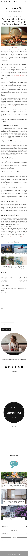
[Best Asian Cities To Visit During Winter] (7, 248)
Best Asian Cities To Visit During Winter (7, 254)
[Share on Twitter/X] (4, 272)
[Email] (14, 1)
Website (2, 318)
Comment (3, 292)
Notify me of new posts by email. (8, 326)
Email (2, 313)
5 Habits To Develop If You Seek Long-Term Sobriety (21, 279)
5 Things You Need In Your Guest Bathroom (7, 279)
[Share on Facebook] (2, 272)
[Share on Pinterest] (5, 272)
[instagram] (9, 367)
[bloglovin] (15, 367)
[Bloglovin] (11, 1)
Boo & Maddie (14, 8)
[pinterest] (19, 367)
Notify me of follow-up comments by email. (9, 324)
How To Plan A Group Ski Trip (21, 254)
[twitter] (6, 367)
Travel (19, 16)
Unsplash (15, 47)
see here (10, 145)
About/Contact (20, 552)
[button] (26, 1)
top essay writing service (19, 75)
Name (2, 308)
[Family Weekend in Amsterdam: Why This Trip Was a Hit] (7, 260)
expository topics (11, 105)
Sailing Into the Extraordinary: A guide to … (20, 268)
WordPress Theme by (14, 554)
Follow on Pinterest (14, 455)
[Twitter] (1, 1)
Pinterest (18, 236)
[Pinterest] (6, 1)
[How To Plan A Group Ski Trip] (20, 248)
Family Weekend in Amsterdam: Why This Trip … (7, 268)
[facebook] (12, 367)
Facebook (9, 236)
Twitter (22, 236)
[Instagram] (4, 1)
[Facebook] (9, 1)
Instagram (14, 236)
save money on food (6, 191)
